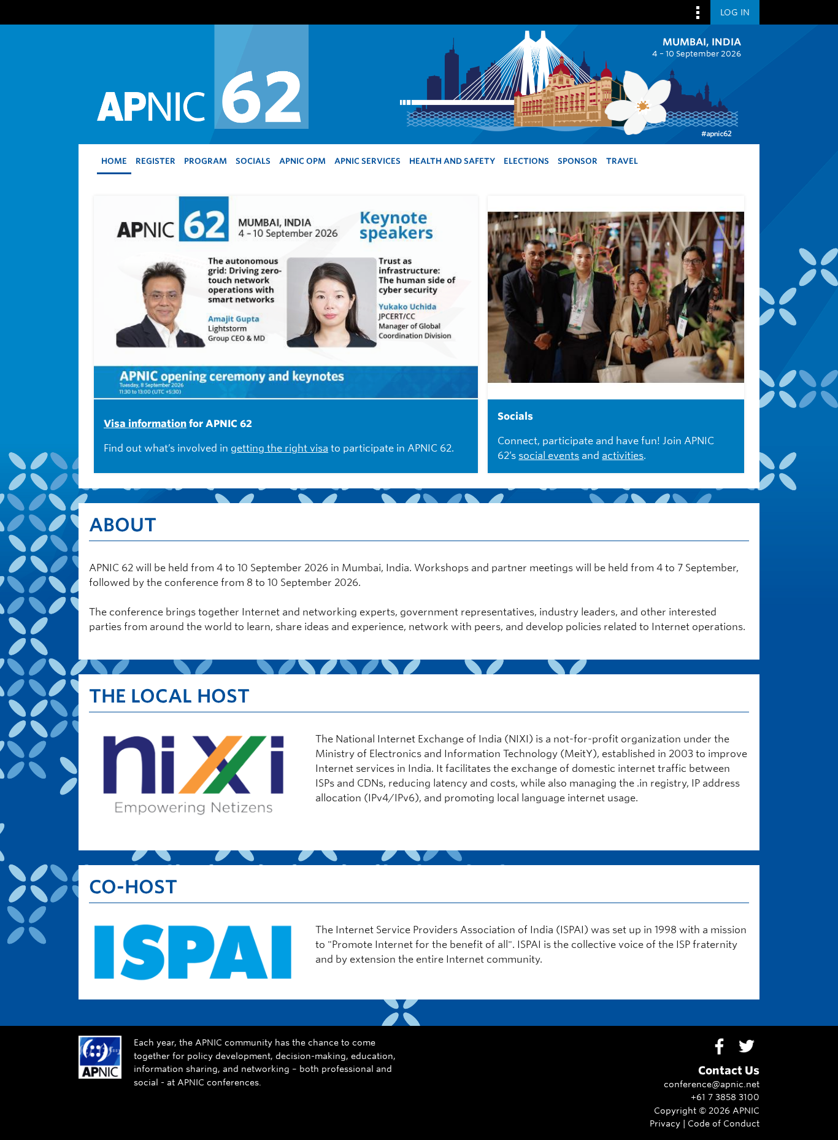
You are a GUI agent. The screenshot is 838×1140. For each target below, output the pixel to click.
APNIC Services (367, 161)
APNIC (745, 1110)
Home (114, 161)
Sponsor (578, 161)
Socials (253, 161)
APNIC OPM (302, 161)
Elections (526, 161)
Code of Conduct (723, 1123)
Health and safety (452, 161)
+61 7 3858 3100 (725, 1097)
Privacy (665, 1123)
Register (155, 161)
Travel (622, 161)
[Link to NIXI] (193, 832)
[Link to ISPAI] (193, 981)
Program (205, 161)
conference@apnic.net (711, 1084)
